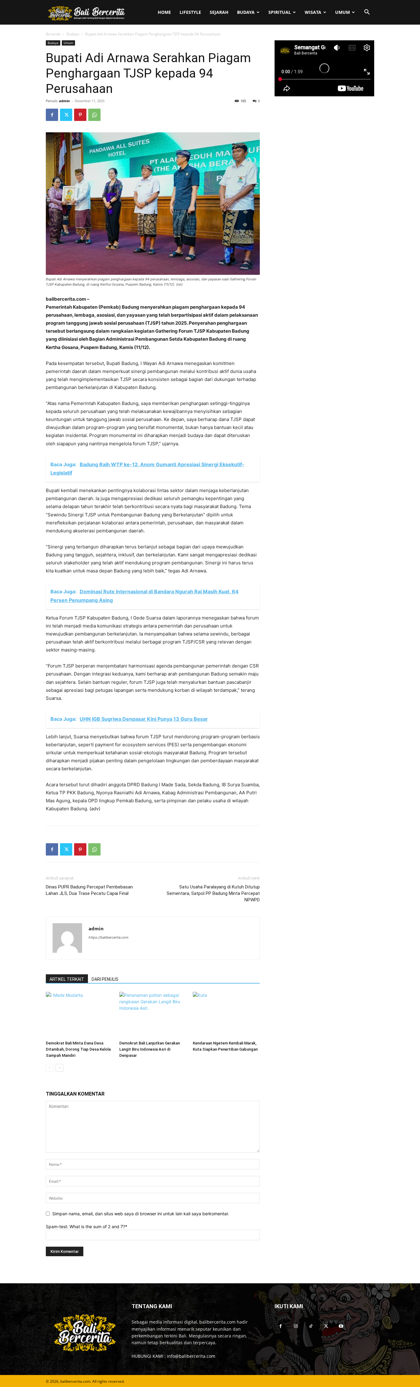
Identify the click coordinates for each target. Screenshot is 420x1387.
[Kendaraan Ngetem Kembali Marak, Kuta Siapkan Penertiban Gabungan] (226, 1015)
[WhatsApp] (94, 115)
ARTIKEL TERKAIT (67, 979)
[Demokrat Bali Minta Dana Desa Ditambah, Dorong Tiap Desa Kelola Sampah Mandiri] (79, 1015)
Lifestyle (190, 12)
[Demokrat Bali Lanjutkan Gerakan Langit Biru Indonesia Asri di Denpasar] (152, 1015)
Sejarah (219, 12)
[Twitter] (66, 115)
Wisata (313, 12)
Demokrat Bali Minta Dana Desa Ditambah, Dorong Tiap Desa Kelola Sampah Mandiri (78, 1049)
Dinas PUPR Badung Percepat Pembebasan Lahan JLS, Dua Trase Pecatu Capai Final (89, 890)
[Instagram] (296, 1326)
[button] (366, 13)
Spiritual (279, 12)
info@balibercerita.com (191, 1356)
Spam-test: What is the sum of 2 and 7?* (86, 1226)
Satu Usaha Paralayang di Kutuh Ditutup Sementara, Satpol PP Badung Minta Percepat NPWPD (213, 893)
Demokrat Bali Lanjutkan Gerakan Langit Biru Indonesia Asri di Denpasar (149, 1049)
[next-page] (59, 1068)
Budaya (246, 12)
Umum (342, 12)
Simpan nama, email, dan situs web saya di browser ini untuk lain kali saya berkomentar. (140, 1213)
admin (64, 100)
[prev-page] (49, 1068)
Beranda (53, 34)
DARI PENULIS (105, 979)
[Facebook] (52, 115)
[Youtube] (341, 1326)
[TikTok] (311, 1326)
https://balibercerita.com (109, 937)
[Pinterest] (80, 115)
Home (164, 12)
